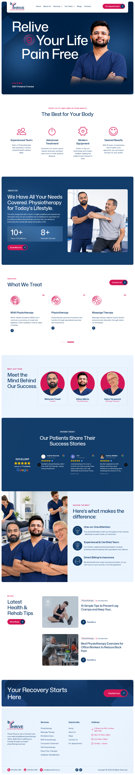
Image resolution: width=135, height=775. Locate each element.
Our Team (69, 6)
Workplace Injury (102, 312)
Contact (87, 6)
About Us (47, 6)
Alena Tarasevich (112, 399)
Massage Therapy (61, 312)
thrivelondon (103, 601)
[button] (126, 464)
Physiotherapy (19, 312)
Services (56, 6)
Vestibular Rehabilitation (50, 755)
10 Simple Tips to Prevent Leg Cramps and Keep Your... (99, 607)
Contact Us (73, 740)
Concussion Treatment (50, 743)
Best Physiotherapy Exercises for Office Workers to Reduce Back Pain (102, 647)
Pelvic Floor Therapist (49, 751)
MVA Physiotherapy (48, 740)
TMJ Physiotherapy (48, 747)
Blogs (79, 6)
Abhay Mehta (82, 399)
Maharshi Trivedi (52, 399)
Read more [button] (45, 474)
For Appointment (75, 743)
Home (38, 6)
